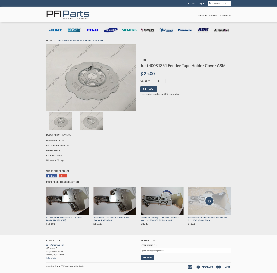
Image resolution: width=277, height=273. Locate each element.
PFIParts (64, 266)
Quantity (145, 80)
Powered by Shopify (76, 266)
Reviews (66, 134)
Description (53, 134)
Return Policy (51, 258)
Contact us (225, 15)
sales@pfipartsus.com (55, 245)
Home (49, 40)
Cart (192, 3)
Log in (201, 3)
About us (202, 15)
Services (213, 15)
